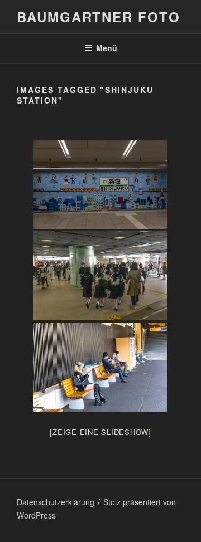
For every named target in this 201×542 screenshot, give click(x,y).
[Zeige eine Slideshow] (100, 432)
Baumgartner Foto (98, 16)
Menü (106, 47)
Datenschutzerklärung (55, 501)
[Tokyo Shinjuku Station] (101, 184)
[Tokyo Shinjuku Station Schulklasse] (101, 275)
